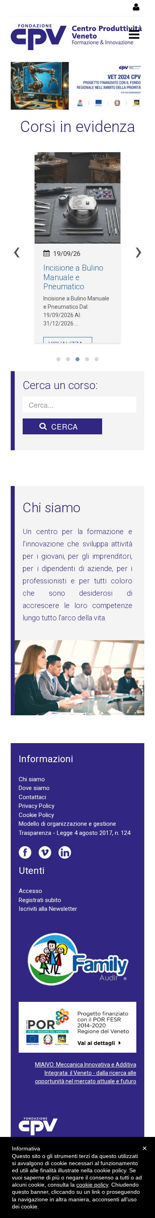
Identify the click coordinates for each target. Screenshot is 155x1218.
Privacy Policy (36, 805)
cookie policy (92, 1184)
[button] (58, 359)
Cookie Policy (36, 815)
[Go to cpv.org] (76, 37)
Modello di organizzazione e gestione (67, 823)
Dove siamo (34, 788)
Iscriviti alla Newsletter (48, 908)
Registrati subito (40, 900)
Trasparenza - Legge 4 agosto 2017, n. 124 (74, 833)
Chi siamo (32, 779)
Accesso (30, 891)
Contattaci (32, 797)
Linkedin (64, 852)
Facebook (25, 852)
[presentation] (16, 251)
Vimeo (45, 852)
